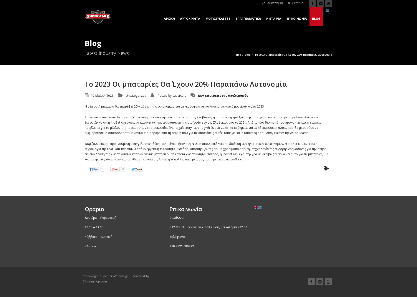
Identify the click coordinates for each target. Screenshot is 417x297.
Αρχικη (169, 18)
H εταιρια (273, 18)
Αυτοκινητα (190, 18)
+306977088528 (274, 3)
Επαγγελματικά (248, 18)
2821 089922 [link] (185, 246)
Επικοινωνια (296, 18)
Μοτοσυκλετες (217, 18)
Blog (316, 18)
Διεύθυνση (297, 3)
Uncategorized (136, 95)
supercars (179, 95)
